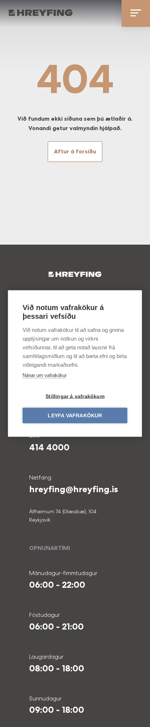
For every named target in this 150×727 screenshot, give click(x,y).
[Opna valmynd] (136, 13)
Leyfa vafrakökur (75, 415)
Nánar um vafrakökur (45, 375)
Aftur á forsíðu (75, 151)
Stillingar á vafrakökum (75, 396)
